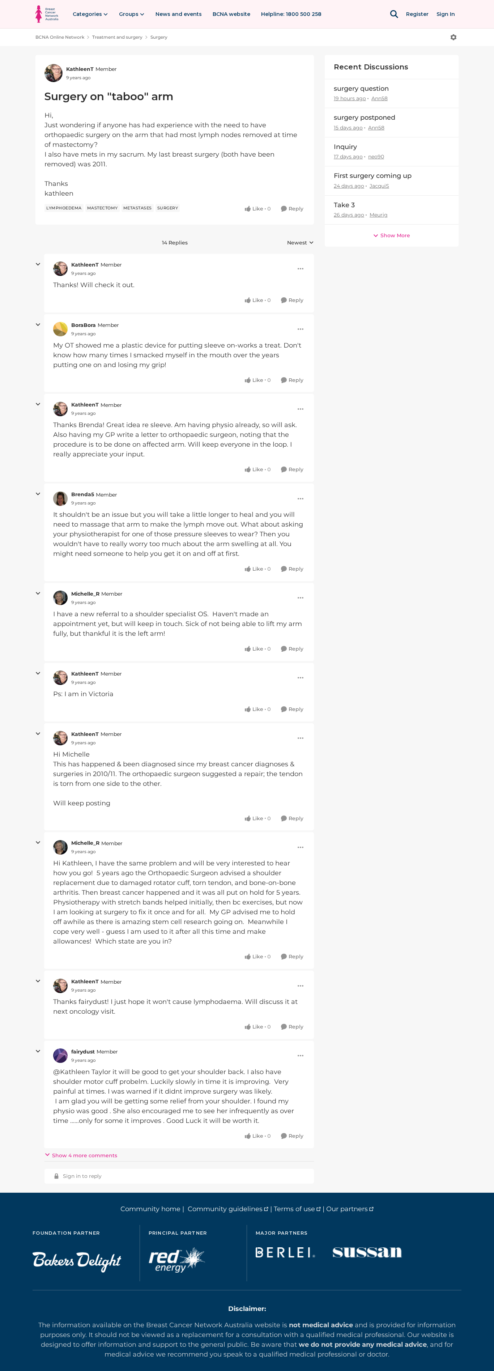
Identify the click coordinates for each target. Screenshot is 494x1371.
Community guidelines (225, 1209)
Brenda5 (82, 494)
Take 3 (344, 205)
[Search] (394, 14)
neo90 (376, 156)
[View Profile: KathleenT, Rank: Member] (53, 73)
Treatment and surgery (117, 37)
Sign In (445, 14)
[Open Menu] (453, 37)
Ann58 (379, 98)
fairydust (83, 1051)
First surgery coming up (373, 176)
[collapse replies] (38, 264)
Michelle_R (85, 594)
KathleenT (80, 69)
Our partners (347, 1209)
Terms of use (294, 1209)
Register (417, 14)
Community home (150, 1209)
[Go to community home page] (46, 14)
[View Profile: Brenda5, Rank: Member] (60, 498)
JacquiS (379, 186)
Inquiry (345, 147)
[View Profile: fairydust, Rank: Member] (60, 1055)
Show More (395, 235)
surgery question (361, 89)
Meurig (379, 215)
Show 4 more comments (84, 1155)
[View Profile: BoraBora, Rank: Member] (60, 329)
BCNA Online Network (59, 37)
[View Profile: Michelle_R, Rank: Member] (60, 598)
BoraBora (83, 325)
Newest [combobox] (300, 243)
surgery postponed (364, 118)
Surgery (158, 37)
